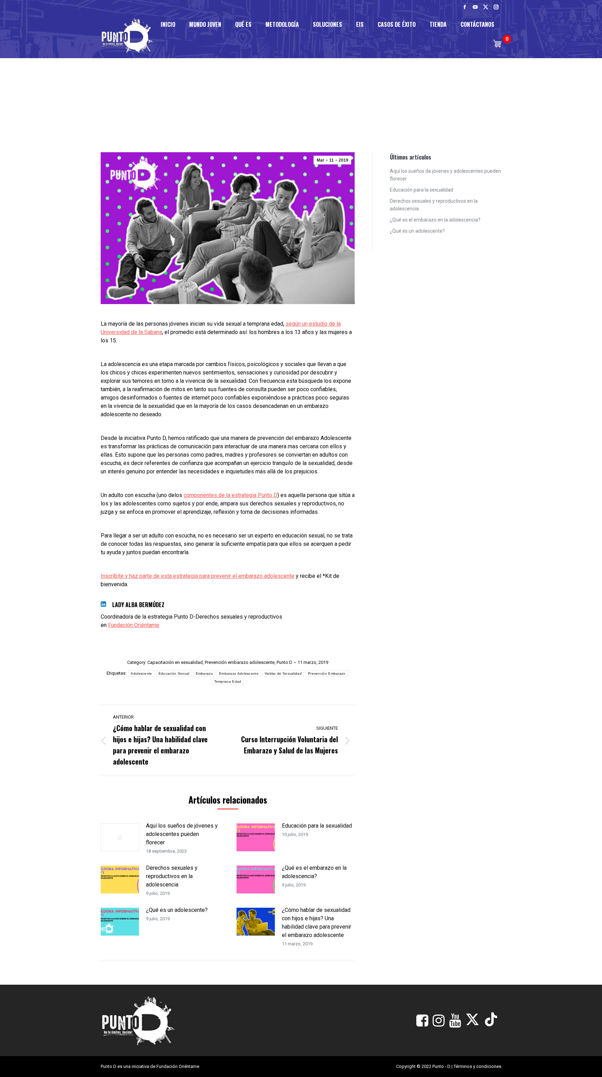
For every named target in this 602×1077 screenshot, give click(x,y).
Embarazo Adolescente (238, 673)
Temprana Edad (227, 681)
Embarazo (204, 673)
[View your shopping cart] (497, 43)
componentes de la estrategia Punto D (230, 495)
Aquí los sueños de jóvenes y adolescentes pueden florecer (182, 834)
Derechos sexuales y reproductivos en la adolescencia (172, 876)
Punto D (284, 662)
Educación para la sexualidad (317, 825)
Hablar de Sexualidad (283, 673)
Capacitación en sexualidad (175, 662)
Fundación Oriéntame (133, 625)
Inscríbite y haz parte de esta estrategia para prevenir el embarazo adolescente (197, 576)
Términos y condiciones (477, 1066)
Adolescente (141, 673)
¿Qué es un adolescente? (177, 910)
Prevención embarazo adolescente (240, 662)
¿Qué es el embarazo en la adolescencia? (314, 872)
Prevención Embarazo (327, 673)
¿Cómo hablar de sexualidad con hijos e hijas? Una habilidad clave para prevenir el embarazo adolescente (316, 922)
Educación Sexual (174, 673)
